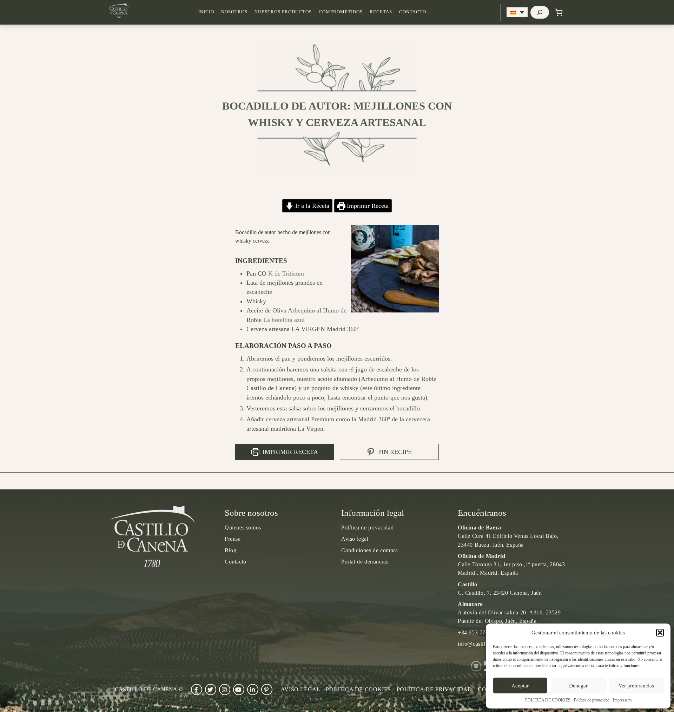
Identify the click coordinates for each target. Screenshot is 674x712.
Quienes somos (243, 527)
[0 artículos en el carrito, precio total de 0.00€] (559, 12)
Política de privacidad (591, 700)
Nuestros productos (283, 11)
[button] (659, 632)
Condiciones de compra (369, 550)
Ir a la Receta (311, 205)
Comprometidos (341, 11)
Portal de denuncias (364, 562)
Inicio (206, 11)
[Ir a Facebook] (196, 689)
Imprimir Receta (367, 205)
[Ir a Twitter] (210, 689)
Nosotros (234, 11)
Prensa (233, 539)
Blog (230, 550)
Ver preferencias (636, 685)
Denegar (578, 685)
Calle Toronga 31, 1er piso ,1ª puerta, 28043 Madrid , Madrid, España (511, 564)
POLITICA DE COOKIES (547, 700)
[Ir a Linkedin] (252, 689)
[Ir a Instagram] (224, 689)
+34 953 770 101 (478, 632)
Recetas (381, 11)
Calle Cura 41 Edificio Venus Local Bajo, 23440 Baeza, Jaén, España (508, 536)
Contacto (412, 11)
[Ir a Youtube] (238, 689)
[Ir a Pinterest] (266, 689)
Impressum (622, 700)
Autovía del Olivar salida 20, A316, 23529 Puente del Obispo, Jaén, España (509, 612)
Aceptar (520, 685)
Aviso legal (355, 539)
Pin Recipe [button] (394, 451)
